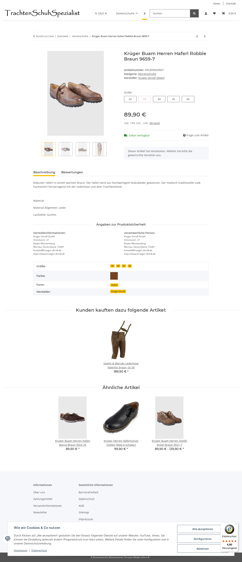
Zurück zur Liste (45, 36)
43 (146, 99)
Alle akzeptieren (202, 529)
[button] (206, 13)
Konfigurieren (203, 538)
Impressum (20, 550)
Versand (154, 123)
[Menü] (236, 524)
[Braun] (114, 276)
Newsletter (40, 512)
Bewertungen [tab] (72, 172)
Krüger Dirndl (118, 291)
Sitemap (84, 512)
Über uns (39, 492)
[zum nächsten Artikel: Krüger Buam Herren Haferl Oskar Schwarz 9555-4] (205, 36)
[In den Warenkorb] (36, 49)
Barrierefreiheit (88, 492)
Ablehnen (202, 548)
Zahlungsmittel (42, 499)
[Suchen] (194, 13)
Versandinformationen (47, 506)
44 (161, 99)
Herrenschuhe (147, 74)
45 (175, 99)
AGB (81, 506)
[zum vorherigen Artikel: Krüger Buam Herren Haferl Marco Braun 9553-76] (197, 36)
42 (132, 99)
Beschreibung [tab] (44, 172)
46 (189, 99)
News (216, 3)
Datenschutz (39, 550)
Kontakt (231, 3)
